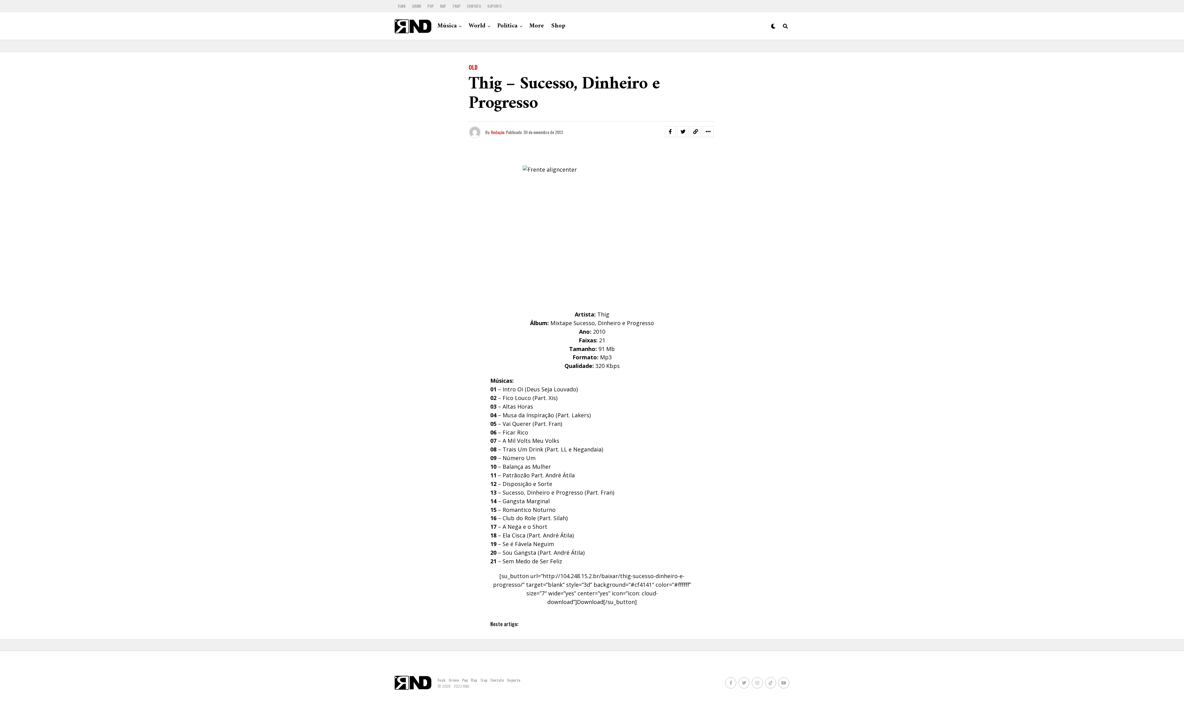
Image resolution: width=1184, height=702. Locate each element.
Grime (416, 6)
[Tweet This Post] (683, 131)
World (477, 26)
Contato (474, 6)
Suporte (494, 6)
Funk (402, 6)
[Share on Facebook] (670, 131)
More (536, 26)
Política (507, 26)
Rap (443, 6)
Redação (497, 132)
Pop (430, 6)
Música (447, 26)
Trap (456, 6)
